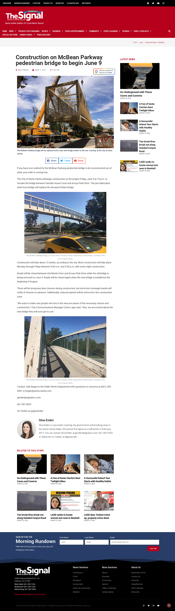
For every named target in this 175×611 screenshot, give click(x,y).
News (11, 31)
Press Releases (43, 35)
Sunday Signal (26, 35)
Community (94, 31)
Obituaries (86, 3)
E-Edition (36, 3)
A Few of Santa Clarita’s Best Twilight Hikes (147, 107)
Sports (45, 31)
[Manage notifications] (169, 605)
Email (112, 537)
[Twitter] (153, 3)
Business (56, 31)
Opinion (125, 31)
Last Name (89, 537)
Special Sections (10, 35)
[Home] (130, 42)
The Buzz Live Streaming (28, 31)
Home (4, 31)
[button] (169, 31)
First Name (64, 537)
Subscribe (7, 3)
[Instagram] (163, 3)
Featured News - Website (154, 42)
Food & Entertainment (74, 31)
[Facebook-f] (144, 606)
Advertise (60, 3)
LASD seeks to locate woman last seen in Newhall (148, 165)
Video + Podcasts (141, 31)
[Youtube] (158, 3)
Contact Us (48, 3)
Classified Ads (73, 3)
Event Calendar (111, 31)
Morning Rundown (22, 3)
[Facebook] (148, 3)
